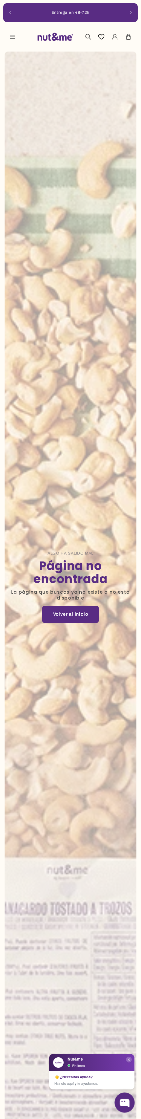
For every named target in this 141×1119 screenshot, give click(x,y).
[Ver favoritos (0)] (101, 36)
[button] (12, 36)
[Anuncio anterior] (10, 12)
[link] (70, 614)
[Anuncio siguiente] (131, 12)
